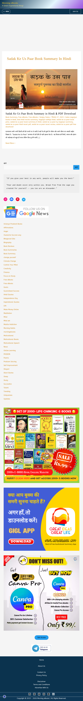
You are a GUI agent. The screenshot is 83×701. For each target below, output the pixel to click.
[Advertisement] (41, 29)
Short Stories (8, 373)
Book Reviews (9, 246)
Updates (7, 399)
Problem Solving (10, 362)
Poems (6, 358)
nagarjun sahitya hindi (47, 120)
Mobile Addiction (10, 324)
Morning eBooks (10, 3)
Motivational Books (11, 339)
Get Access (41, 637)
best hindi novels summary (27, 120)
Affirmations (8, 228)
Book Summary (11, 117)
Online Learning (10, 350)
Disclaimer (41, 681)
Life (5, 306)
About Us (41, 666)
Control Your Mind (11, 265)
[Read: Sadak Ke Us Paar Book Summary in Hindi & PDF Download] (41, 89)
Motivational (8, 336)
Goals (6, 287)
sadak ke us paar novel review (43, 124)
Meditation (8, 313)
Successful (8, 384)
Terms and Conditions (41, 684)
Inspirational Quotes (11, 302)
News (6, 347)
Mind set (7, 321)
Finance (7, 272)
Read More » (10, 143)
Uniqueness (8, 395)
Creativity (7, 269)
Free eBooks (23, 117)
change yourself (10, 257)
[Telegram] (48, 694)
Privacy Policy (41, 675)
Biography (7, 242)
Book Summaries (10, 250)
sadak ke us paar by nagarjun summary (58, 122)
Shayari (6, 369)
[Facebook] (29, 694)
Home (41, 660)
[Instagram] (34, 694)
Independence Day (11, 298)
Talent (6, 388)
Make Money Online (11, 309)
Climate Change (10, 261)
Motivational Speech (11, 343)
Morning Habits (9, 328)
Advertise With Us (41, 688)
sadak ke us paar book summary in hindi (26, 122)
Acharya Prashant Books (13, 224)
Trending (7, 391)
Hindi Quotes (8, 295)
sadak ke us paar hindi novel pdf (18, 124)
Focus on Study (9, 276)
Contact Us (41, 672)
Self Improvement (11, 365)
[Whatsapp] (53, 694)
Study (6, 380)
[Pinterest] (44, 694)
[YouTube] (39, 694)
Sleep (6, 376)
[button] (75, 11)
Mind (5, 317)
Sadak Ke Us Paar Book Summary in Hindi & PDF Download (41, 113)
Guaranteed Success (11, 291)
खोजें (5, 163)
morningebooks (9, 332)
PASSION (7, 354)
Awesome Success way (12, 235)
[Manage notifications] (4, 696)
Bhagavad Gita (9, 239)
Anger (6, 231)
